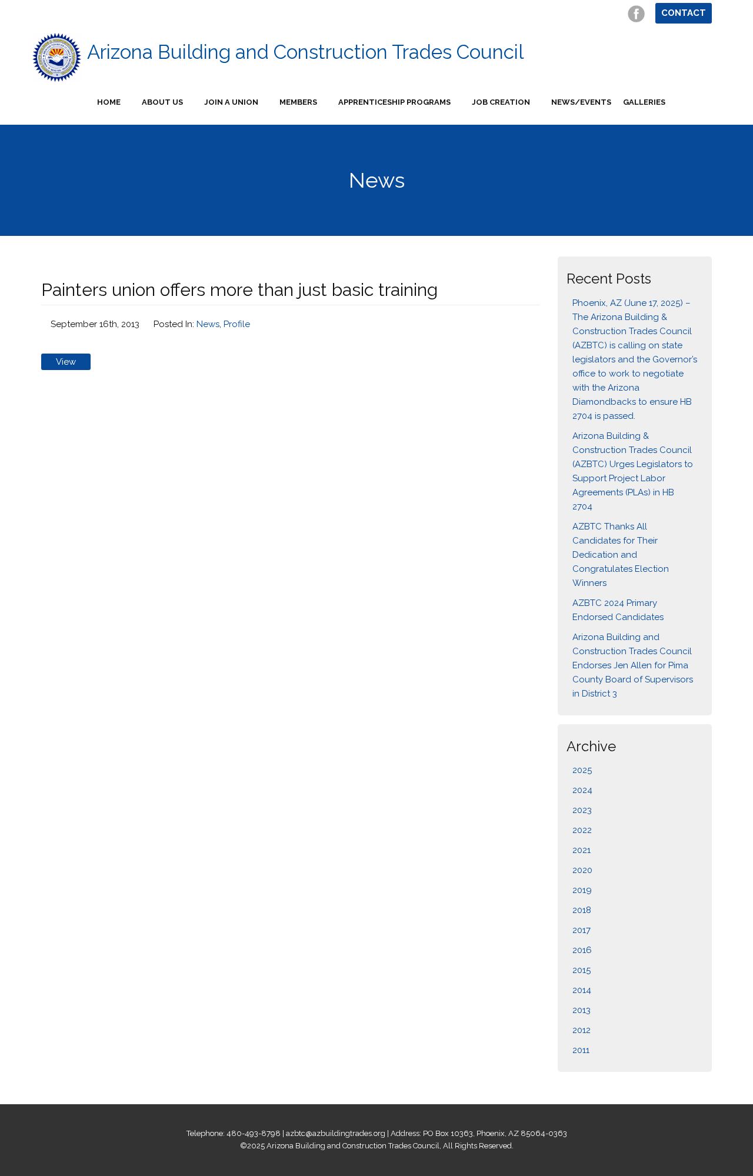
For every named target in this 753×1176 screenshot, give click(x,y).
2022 (582, 830)
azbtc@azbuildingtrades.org (335, 1133)
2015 (581, 970)
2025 (582, 770)
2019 (582, 890)
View (66, 362)
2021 (581, 850)
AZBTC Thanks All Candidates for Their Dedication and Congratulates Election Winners (620, 554)
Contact (683, 13)
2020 (582, 870)
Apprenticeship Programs (394, 102)
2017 (581, 930)
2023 (582, 810)
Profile (237, 324)
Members (298, 102)
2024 (582, 790)
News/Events (581, 102)
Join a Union (231, 102)
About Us (162, 102)
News (207, 324)
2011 (580, 1050)
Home (109, 102)
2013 (581, 1010)
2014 (581, 990)
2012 (581, 1030)
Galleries (644, 102)
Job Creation (501, 102)
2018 (581, 910)
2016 (582, 950)
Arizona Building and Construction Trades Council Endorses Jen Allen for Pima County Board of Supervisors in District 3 (632, 665)
